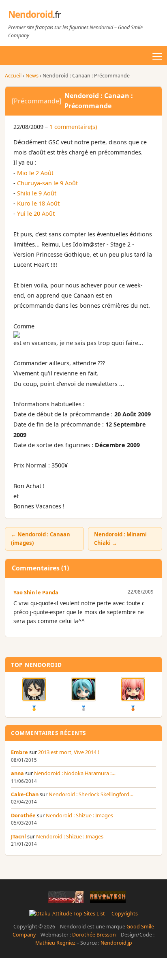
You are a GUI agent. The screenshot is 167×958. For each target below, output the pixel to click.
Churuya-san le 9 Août (47, 183)
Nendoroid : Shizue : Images (79, 815)
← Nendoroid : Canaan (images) (40, 539)
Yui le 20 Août (36, 213)
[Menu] (157, 56)
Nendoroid (34, 14)
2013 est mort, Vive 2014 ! (68, 752)
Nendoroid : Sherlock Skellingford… (91, 794)
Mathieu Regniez (55, 942)
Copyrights (124, 913)
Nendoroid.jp (116, 942)
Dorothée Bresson (94, 934)
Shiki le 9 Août (36, 193)
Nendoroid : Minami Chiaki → (120, 539)
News (32, 75)
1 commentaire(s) (73, 127)
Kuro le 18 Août (38, 203)
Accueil (13, 75)
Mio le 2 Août (35, 173)
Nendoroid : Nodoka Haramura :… (75, 773)
